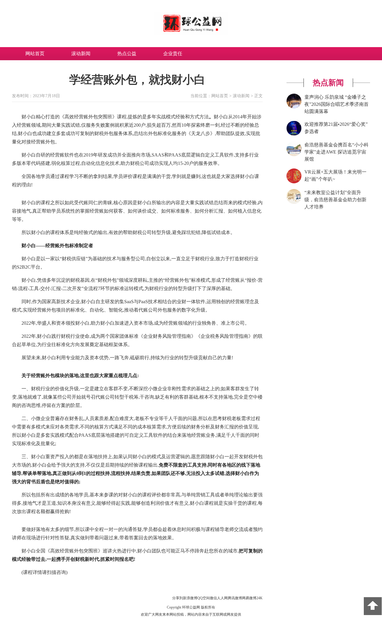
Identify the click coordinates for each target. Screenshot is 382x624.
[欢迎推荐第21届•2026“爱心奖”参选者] (293, 134)
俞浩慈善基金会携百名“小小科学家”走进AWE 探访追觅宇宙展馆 (336, 152)
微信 (213, 598)
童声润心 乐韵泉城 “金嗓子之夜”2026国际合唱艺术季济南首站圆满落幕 (336, 104)
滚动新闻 (80, 53)
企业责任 (172, 53)
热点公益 (126, 53)
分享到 (177, 598)
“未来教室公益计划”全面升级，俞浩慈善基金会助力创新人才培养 (335, 199)
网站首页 (34, 53)
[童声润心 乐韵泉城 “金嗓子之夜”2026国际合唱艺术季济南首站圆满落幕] (293, 107)
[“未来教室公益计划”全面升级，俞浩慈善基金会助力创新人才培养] (293, 203)
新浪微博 (190, 598)
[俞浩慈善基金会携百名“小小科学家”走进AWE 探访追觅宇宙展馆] (293, 155)
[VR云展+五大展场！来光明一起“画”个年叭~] (293, 182)
